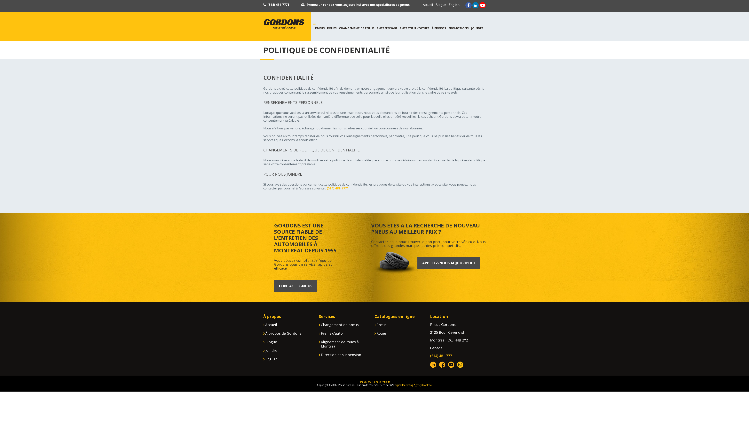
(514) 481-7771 (278, 5)
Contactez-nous (295, 286)
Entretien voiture (414, 28)
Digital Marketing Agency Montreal (413, 385)
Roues (332, 28)
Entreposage (387, 28)
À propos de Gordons (283, 333)
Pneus (320, 28)
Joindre (477, 28)
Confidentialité (382, 382)
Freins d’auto (332, 333)
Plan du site (365, 382)
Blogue (441, 5)
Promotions (458, 28)
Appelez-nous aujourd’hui (448, 263)
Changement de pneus (356, 28)
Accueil (428, 5)
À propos (439, 28)
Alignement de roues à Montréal (340, 344)
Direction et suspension (341, 355)
